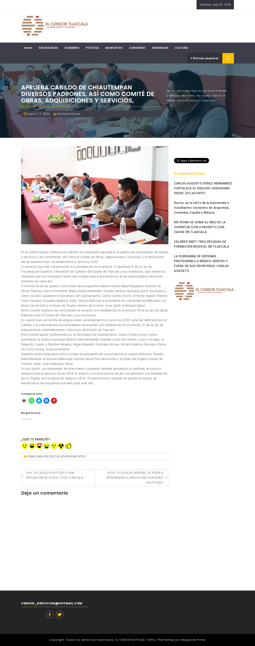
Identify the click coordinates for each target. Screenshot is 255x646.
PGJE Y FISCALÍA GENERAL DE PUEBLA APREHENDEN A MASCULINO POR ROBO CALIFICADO (134, 477)
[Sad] (46, 445)
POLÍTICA (92, 48)
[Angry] (54, 445)
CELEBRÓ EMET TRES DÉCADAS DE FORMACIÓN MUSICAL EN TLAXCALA (201, 244)
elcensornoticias (68, 114)
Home (28, 48)
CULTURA (181, 48)
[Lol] (32, 445)
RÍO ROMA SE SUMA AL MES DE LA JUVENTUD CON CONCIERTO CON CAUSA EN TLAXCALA (200, 227)
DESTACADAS (48, 48)
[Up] (68, 445)
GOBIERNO (72, 48)
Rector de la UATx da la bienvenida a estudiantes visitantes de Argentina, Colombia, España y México (201, 207)
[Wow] (61, 445)
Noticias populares (205, 58)
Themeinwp (166, 640)
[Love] (39, 445)
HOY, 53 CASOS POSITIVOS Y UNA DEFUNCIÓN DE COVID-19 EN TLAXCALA (54, 475)
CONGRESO (137, 48)
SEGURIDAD (160, 48)
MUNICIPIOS (114, 48)
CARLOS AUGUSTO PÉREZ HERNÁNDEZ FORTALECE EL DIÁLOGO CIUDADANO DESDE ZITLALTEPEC (203, 188)
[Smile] (24, 445)
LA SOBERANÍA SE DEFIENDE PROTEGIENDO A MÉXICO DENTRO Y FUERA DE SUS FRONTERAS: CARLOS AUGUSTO (201, 263)
